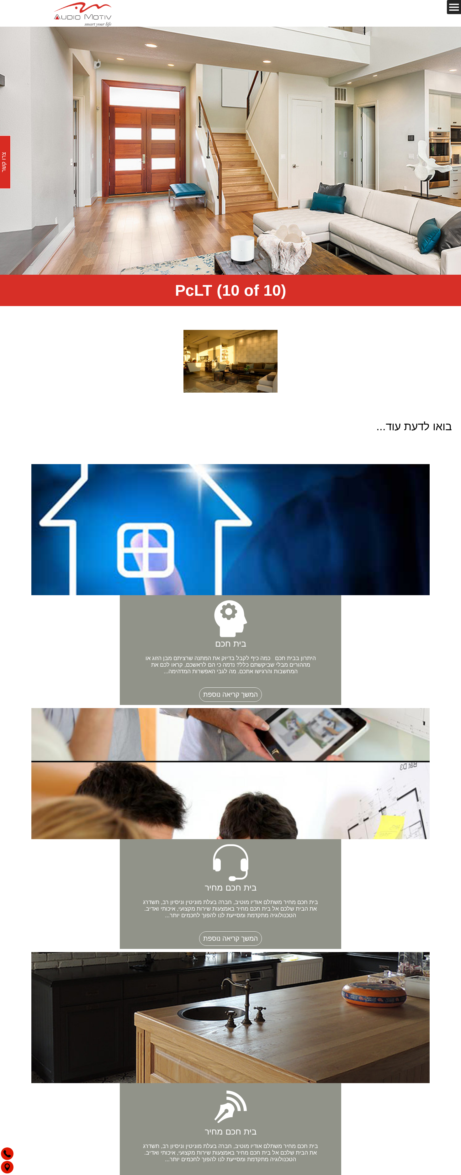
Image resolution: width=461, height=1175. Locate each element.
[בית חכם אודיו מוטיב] (83, 13)
